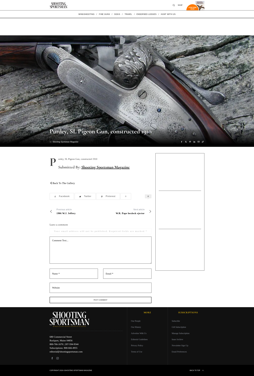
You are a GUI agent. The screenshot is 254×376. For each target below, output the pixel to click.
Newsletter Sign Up (180, 345)
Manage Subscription (180, 333)
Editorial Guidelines (139, 339)
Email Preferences (179, 352)
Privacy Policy (137, 345)
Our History (136, 327)
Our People (135, 321)
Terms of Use (136, 352)
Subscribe (176, 321)
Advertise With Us (138, 333)
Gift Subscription (179, 327)
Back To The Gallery (63, 183)
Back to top (195, 370)
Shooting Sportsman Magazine (105, 167)
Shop (180, 5)
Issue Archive (177, 339)
